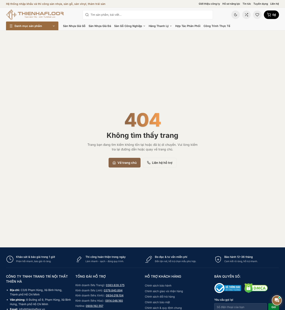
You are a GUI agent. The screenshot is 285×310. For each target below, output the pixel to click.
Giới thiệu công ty (209, 3)
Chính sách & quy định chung (163, 307)
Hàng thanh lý (159, 26)
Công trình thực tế (217, 26)
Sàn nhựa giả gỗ (74, 26)
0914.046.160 (114, 300)
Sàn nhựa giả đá (100, 26)
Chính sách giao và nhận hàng (164, 291)
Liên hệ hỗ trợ (162, 163)
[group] (142, 259)
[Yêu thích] (257, 14)
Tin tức (247, 3)
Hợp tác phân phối (187, 26)
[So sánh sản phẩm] (246, 14)
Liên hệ (274, 3)
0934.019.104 (115, 295)
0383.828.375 (115, 285)
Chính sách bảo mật (157, 302)
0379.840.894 (113, 290)
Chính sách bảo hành (158, 285)
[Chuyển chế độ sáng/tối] (235, 14)
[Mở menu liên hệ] (277, 300)
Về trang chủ (127, 163)
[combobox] (150, 14)
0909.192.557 (94, 305)
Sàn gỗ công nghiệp (128, 26)
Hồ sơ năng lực (231, 3)
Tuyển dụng (260, 3)
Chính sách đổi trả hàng (160, 296)
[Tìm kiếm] (87, 15)
